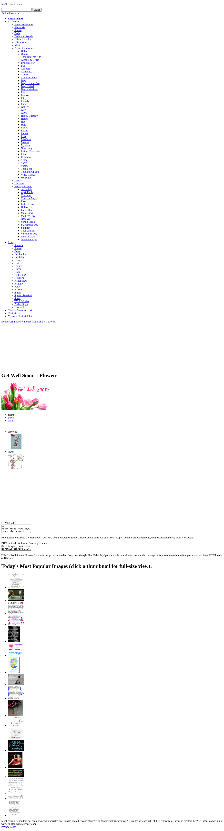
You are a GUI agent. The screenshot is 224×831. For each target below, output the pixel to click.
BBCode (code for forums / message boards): (24, 543)
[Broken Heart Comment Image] (15, 715)
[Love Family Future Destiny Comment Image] (16, 698)
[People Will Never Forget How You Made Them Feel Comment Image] (16, 776)
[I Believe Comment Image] (16, 738)
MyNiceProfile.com (11, 4)
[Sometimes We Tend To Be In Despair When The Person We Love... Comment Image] (16, 624)
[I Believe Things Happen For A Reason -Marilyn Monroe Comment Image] (14, 641)
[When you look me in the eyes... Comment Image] (16, 793)
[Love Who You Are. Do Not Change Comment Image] (16, 655)
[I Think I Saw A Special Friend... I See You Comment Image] (14, 672)
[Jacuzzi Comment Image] (16, 600)
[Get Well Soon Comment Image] (16, 448)
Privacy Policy (8, 826)
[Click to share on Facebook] (25, 396)
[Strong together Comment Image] (16, 750)
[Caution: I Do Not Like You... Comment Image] (16, 613)
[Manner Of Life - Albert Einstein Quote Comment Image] (16, 725)
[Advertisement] (99, 346)
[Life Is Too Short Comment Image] (14, 815)
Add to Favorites (10, 13)
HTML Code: (8, 523)
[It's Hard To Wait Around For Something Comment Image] (16, 684)
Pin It (10, 420)
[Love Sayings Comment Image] (16, 587)
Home (4, 321)
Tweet (11, 417)
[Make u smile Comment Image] (16, 798)
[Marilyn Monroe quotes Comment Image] (15, 767)
